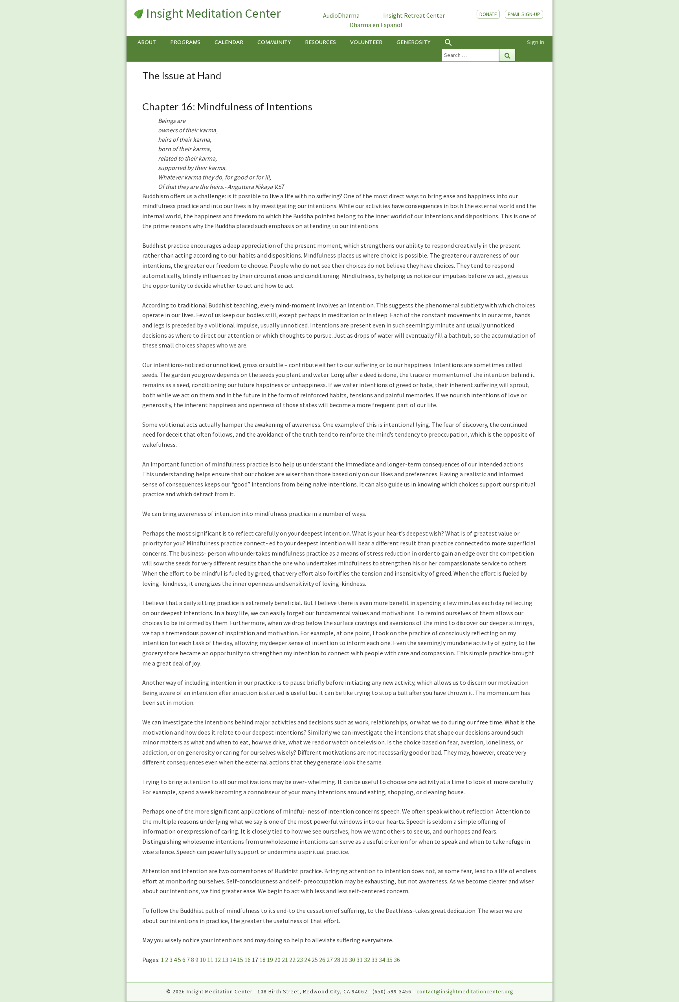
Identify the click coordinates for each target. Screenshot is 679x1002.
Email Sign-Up (524, 14)
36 (397, 960)
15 (240, 960)
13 (225, 960)
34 (382, 960)
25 (315, 960)
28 (337, 960)
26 (322, 960)
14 (232, 960)
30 (352, 960)
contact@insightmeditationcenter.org (465, 991)
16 (247, 960)
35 (389, 960)
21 (285, 960)
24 (307, 960)
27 (330, 960)
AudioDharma (341, 15)
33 (374, 960)
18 (262, 960)
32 (367, 960)
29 (344, 960)
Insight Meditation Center (213, 13)
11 (210, 960)
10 (203, 960)
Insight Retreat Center (414, 15)
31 (359, 960)
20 (277, 960)
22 (292, 960)
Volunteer (366, 42)
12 (218, 960)
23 (300, 960)
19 (270, 960)
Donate (488, 14)
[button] (479, 42)
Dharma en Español (376, 25)
